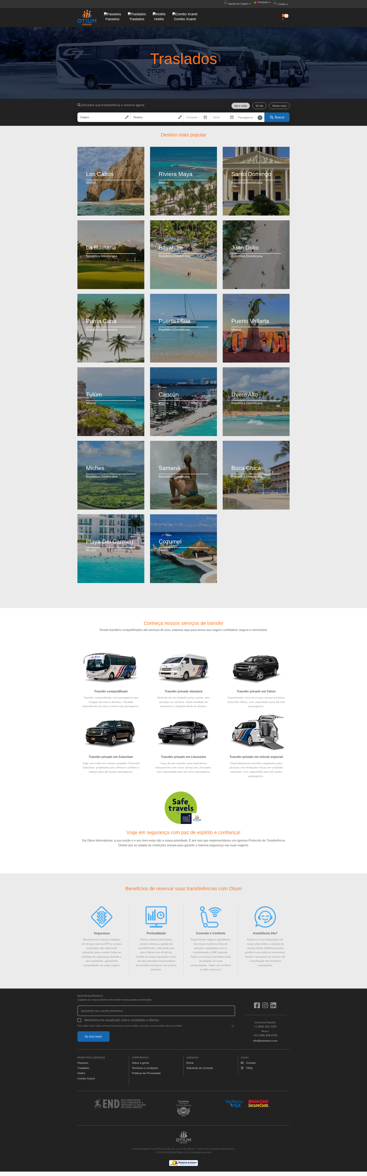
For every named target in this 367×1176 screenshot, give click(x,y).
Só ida (259, 105)
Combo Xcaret (86, 1078)
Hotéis (81, 1073)
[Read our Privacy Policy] (233, 1026)
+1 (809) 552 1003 (265, 1024)
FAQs (249, 1067)
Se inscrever (93, 1036)
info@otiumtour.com (265, 1040)
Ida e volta (240, 105)
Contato (250, 1062)
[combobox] (103, 117)
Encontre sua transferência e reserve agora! (113, 105)
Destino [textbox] (138, 117)
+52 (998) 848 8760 (265, 1033)
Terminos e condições (145, 1067)
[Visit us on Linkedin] (273, 1006)
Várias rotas (279, 105)
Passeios (82, 1062)
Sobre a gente (140, 1062)
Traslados (83, 1067)
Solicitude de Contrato (199, 1067)
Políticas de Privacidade (146, 1073)
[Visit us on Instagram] (266, 1006)
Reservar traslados (95, 200)
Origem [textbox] (84, 117)
